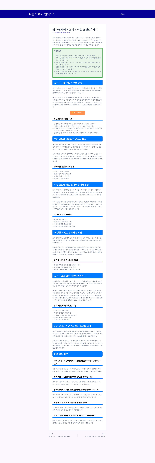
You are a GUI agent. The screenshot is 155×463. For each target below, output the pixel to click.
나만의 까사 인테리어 (42, 14)
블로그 (122, 14)
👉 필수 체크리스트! (77, 112)
